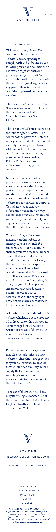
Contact (47, 14)
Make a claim (28, 495)
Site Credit (28, 503)
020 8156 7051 (28, 451)
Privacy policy (28, 487)
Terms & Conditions (28, 491)
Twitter (29, 465)
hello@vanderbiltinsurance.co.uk (28, 457)
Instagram (15, 465)
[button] (6, 14)
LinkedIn (42, 465)
